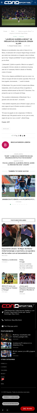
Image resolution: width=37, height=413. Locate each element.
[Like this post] (13, 135)
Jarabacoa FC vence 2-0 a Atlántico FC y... (18, 199)
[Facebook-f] (3, 410)
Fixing (21, 260)
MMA (2, 383)
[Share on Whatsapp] (18, 135)
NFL (2, 380)
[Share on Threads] (22, 136)
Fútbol (12, 31)
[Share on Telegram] (20, 135)
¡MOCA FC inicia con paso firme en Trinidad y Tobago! (9, 288)
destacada (6, 128)
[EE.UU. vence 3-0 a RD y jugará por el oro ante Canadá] (6, 353)
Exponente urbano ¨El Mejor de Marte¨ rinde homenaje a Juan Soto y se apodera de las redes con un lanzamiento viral (18, 251)
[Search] (35, 2)
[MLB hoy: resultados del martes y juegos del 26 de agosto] (6, 336)
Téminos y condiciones (9, 260)
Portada (5, 31)
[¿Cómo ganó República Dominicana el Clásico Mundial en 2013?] (27, 278)
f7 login (22, 262)
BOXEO (3, 373)
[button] (3, 189)
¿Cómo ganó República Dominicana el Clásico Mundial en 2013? (27, 289)
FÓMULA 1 (4, 363)
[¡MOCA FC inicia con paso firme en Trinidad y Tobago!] (10, 278)
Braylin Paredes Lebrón (15, 46)
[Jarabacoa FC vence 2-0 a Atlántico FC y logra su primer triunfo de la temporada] (18, 186)
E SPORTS (4, 367)
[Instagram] (7, 410)
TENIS (3, 377)
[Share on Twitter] (16, 136)
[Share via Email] (24, 135)
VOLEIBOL (4, 370)
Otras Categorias (8, 359)
